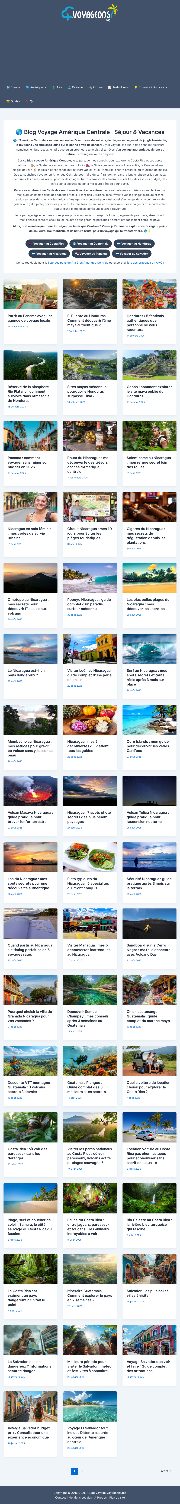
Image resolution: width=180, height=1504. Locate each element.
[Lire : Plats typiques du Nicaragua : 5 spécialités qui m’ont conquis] (90, 857)
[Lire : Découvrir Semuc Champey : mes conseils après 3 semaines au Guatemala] (90, 989)
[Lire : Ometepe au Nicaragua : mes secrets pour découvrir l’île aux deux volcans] (30, 578)
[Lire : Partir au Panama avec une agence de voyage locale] (30, 294)
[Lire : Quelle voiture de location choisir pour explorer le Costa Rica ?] (149, 1060)
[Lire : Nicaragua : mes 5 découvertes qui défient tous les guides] (90, 719)
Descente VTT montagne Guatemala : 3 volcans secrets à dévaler (29, 1087)
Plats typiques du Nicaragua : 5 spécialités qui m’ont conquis (88, 883)
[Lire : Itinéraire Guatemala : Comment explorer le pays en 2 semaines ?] (90, 1269)
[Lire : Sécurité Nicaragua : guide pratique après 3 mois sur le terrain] (149, 857)
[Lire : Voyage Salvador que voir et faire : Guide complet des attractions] (149, 1340)
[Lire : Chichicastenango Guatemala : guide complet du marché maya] (149, 989)
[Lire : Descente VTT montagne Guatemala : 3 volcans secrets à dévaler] (30, 1060)
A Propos (100, 1497)
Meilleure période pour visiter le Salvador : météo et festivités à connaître (89, 1366)
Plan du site (117, 1497)
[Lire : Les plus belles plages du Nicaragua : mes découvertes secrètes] (149, 578)
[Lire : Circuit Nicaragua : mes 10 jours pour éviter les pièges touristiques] (90, 507)
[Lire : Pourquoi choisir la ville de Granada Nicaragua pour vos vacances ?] (30, 989)
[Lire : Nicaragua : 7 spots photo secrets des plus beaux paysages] (90, 790)
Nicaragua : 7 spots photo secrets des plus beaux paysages (89, 817)
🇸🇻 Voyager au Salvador (131, 253)
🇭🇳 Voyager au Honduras (134, 243)
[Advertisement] (90, 53)
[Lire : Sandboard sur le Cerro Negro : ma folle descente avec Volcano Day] (149, 923)
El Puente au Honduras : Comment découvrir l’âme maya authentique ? (89, 320)
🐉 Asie (57, 87)
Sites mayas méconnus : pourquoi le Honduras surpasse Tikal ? (87, 391)
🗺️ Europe (13, 87)
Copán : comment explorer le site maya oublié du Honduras (149, 391)
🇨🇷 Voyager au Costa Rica (46, 243)
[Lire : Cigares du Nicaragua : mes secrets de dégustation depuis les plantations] (149, 507)
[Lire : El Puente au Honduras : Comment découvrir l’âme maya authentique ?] (90, 294)
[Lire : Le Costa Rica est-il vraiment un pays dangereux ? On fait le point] (30, 1269)
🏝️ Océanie (75, 87)
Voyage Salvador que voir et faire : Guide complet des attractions (148, 1366)
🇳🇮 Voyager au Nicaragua (49, 253)
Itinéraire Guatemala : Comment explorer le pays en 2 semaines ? (89, 1295)
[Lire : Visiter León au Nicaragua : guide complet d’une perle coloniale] (90, 648)
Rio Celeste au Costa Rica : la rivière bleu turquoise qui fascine (149, 1224)
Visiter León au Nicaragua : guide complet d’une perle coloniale (89, 675)
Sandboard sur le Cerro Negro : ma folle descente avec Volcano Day (149, 950)
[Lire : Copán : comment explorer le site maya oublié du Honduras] (149, 365)
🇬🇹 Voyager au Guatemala (90, 243)
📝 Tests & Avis (118, 87)
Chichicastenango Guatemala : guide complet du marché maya (148, 1016)
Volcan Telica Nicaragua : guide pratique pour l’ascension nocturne (148, 817)
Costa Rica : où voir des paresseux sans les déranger (27, 1153)
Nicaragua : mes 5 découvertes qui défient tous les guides (88, 746)
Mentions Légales (80, 1497)
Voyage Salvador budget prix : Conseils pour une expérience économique (29, 1432)
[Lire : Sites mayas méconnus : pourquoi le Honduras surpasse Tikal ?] (90, 365)
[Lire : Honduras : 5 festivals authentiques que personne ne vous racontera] (149, 294)
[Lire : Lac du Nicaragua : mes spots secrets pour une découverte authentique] (30, 857)
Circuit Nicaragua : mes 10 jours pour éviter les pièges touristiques (89, 533)
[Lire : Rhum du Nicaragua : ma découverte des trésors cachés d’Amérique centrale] (90, 436)
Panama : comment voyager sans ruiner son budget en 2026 (28, 462)
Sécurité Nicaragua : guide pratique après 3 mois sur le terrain (149, 883)
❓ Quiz (30, 101)
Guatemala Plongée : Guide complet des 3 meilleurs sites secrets (86, 1087)
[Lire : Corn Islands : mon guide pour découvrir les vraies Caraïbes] (149, 719)
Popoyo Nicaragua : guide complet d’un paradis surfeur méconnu (89, 604)
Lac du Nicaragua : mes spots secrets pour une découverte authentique (28, 883)
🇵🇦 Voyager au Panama (91, 253)
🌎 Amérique (34, 87)
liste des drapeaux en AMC (144, 262)
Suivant (165, 1471)
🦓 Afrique (95, 87)
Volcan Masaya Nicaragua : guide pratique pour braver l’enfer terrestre (30, 817)
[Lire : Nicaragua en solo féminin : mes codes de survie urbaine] (30, 507)
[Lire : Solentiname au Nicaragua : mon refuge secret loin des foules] (149, 436)
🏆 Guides (13, 101)
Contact (60, 1497)
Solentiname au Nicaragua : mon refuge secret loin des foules (149, 462)
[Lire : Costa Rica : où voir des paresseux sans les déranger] (30, 1127)
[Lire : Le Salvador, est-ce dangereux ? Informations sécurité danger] (30, 1340)
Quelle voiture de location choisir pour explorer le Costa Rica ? (148, 1087)
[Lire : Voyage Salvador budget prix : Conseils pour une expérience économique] (30, 1406)
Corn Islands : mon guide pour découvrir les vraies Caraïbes (148, 746)
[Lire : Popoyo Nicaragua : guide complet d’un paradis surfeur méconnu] (90, 578)
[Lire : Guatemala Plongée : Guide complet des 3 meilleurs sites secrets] (90, 1060)
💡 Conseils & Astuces (149, 87)
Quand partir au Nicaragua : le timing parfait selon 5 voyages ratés (30, 950)
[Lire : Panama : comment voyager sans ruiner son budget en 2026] (30, 436)
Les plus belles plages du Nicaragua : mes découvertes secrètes (148, 604)
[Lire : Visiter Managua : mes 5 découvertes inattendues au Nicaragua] (90, 923)
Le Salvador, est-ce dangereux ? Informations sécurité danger (29, 1366)
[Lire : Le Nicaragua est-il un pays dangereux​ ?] (30, 648)
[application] (44, 87)
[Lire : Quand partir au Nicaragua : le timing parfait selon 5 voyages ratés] (30, 923)
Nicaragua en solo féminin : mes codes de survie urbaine (30, 533)
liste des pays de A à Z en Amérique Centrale (78, 262)
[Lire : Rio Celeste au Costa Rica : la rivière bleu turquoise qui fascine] (149, 1198)
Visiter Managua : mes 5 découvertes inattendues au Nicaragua (89, 950)
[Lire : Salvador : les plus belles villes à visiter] (149, 1269)
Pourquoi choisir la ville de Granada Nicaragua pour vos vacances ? (30, 1016)
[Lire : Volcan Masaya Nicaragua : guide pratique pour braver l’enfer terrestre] (30, 790)
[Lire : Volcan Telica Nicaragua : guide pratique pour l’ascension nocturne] (149, 790)
